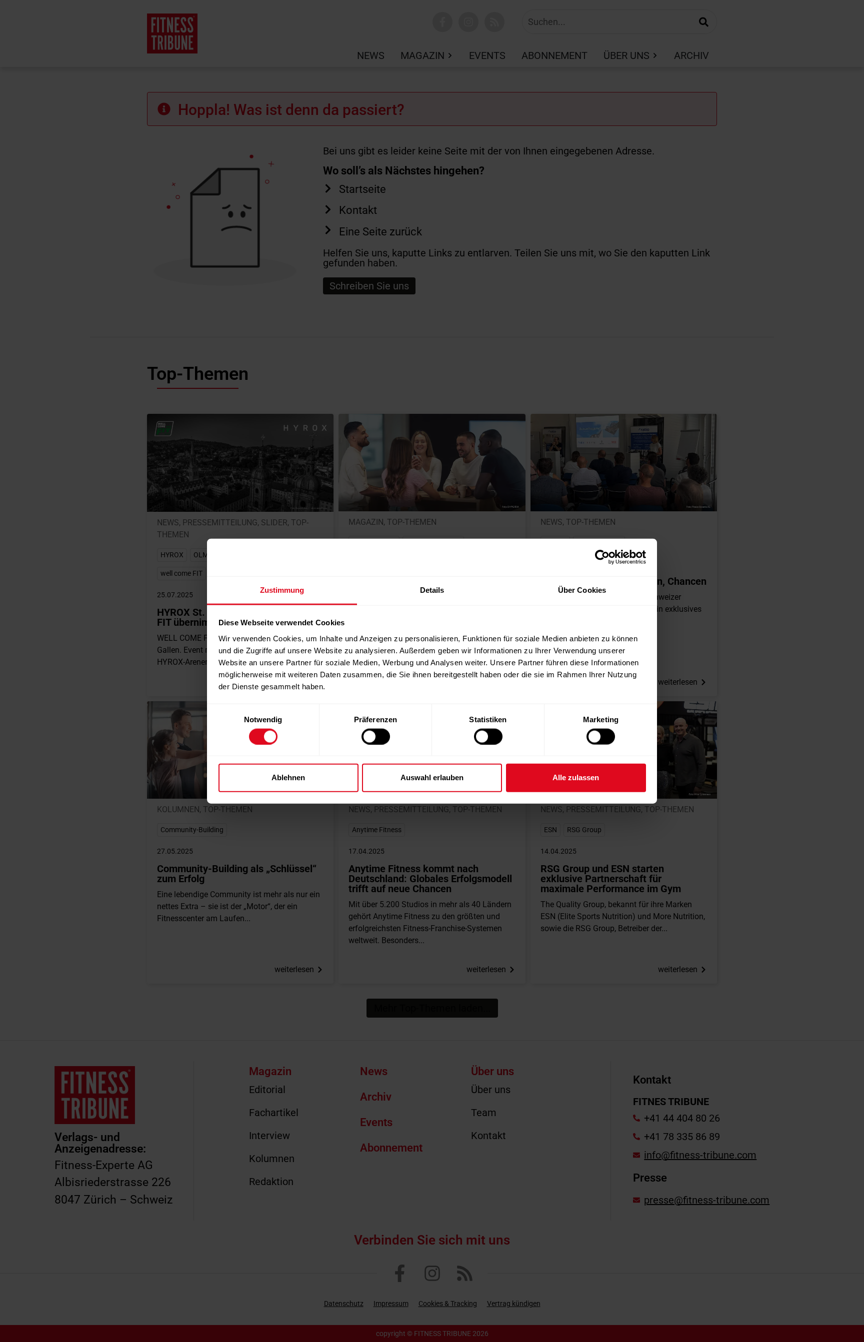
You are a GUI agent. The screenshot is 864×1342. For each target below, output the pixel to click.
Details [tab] (432, 589)
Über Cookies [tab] (582, 589)
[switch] (376, 736)
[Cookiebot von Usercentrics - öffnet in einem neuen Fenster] (602, 557)
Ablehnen (288, 777)
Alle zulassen (575, 777)
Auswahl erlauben (432, 777)
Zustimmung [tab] (282, 589)
